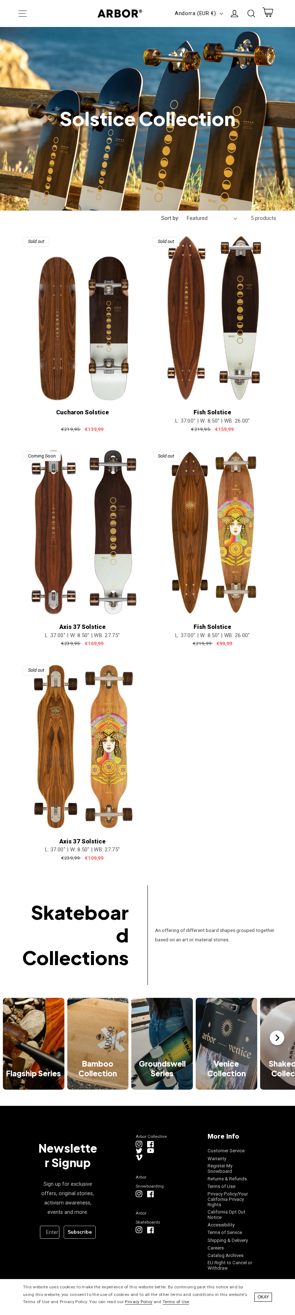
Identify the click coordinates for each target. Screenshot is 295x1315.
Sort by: (170, 218)
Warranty (217, 1158)
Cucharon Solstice (82, 412)
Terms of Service (225, 1232)
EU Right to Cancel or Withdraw (230, 1265)
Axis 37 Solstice (82, 626)
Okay (263, 1297)
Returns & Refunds (227, 1178)
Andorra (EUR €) (195, 13)
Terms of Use (221, 1186)
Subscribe (80, 1232)
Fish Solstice (212, 412)
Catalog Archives (226, 1255)
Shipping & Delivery (228, 1240)
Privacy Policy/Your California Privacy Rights (228, 1199)
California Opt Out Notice (226, 1214)
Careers (216, 1248)
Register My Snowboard (220, 1168)
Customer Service (226, 1150)
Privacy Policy (138, 1301)
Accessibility (221, 1225)
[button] (22, 13)
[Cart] (267, 13)
